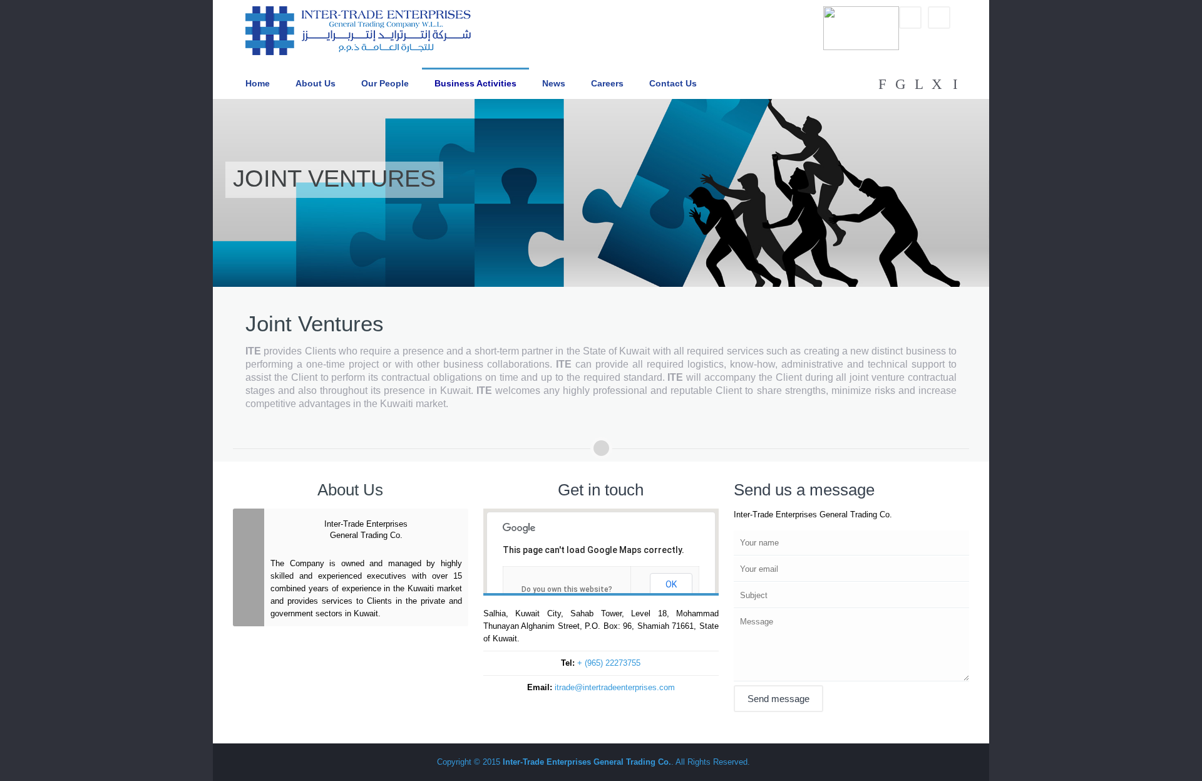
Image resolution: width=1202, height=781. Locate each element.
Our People (385, 83)
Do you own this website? (566, 589)
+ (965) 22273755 (608, 663)
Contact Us (673, 83)
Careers (607, 83)
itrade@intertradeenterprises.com (615, 687)
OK (671, 584)
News (553, 83)
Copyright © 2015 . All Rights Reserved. (593, 762)
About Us (315, 83)
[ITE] (358, 30)
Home (257, 83)
